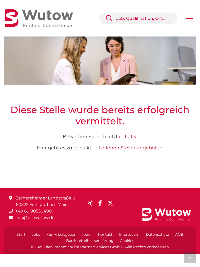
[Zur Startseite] (43, 17)
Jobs (36, 234)
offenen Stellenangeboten (131, 148)
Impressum (129, 234)
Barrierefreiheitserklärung (90, 240)
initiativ (127, 136)
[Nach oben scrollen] (190, 257)
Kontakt (105, 234)
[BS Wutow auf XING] (92, 203)
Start (21, 234)
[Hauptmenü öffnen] (189, 20)
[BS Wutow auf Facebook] (102, 203)
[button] (110, 18)
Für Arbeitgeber (61, 234)
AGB (179, 234)
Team (87, 234)
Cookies (127, 240)
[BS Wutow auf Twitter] (112, 203)
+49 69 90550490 (33, 211)
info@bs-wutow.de (35, 217)
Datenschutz (157, 234)
